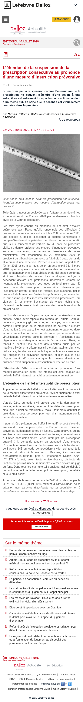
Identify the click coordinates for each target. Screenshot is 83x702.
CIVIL (6, 85)
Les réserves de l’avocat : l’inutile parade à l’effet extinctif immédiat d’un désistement (39, 599)
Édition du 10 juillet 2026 (21, 41)
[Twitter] (70, 683)
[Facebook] (63, 683)
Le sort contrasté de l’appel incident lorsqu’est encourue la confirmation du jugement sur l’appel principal (43, 590)
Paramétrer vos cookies (24, 683)
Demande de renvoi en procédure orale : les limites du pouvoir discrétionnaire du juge (42, 552)
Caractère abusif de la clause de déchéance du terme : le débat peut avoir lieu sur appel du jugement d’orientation (43, 617)
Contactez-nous (67, 674)
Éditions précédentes (14, 44)
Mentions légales (34, 679)
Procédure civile (21, 85)
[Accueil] (31, 30)
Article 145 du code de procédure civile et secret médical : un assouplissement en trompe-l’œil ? (39, 561)
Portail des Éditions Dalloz (20, 674)
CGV (11, 679)
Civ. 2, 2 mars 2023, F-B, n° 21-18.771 (28, 129)
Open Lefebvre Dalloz (64, 689)
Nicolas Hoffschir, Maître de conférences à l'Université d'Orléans (39, 115)
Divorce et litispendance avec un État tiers (35, 607)
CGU (20, 679)
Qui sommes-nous (46, 674)
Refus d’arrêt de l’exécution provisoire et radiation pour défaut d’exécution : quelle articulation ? (42, 628)
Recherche (76, 42)
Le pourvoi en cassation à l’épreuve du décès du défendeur (39, 580)
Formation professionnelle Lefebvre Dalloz (28, 689)
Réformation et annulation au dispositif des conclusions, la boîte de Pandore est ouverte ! (37, 571)
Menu (5, 19)
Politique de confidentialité (60, 679)
